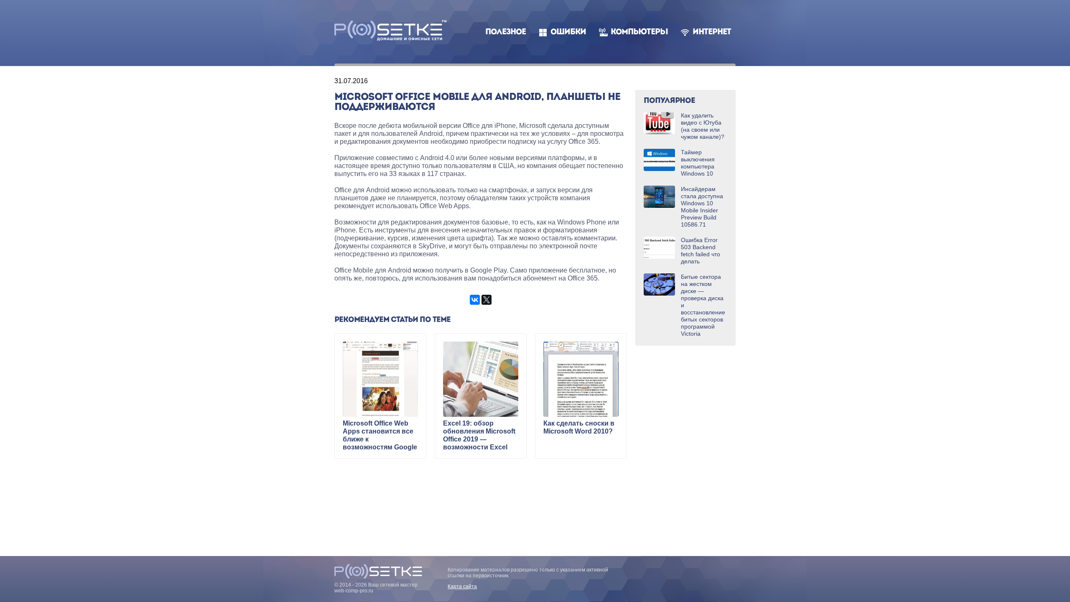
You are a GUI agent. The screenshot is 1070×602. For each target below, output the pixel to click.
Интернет (712, 32)
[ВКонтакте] (475, 300)
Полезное (505, 32)
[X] (487, 300)
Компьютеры (639, 32)
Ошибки (568, 32)
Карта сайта (462, 586)
